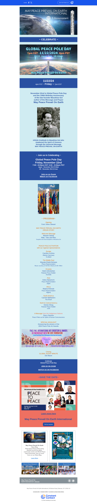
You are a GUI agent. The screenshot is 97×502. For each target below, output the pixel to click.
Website (37, 481)
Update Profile (44, 491)
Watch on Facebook (48, 177)
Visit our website (48, 424)
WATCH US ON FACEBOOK (48, 370)
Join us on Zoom (48, 174)
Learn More (34, 458)
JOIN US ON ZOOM (48, 366)
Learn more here (48, 414)
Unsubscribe (36, 491)
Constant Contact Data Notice (56, 491)
